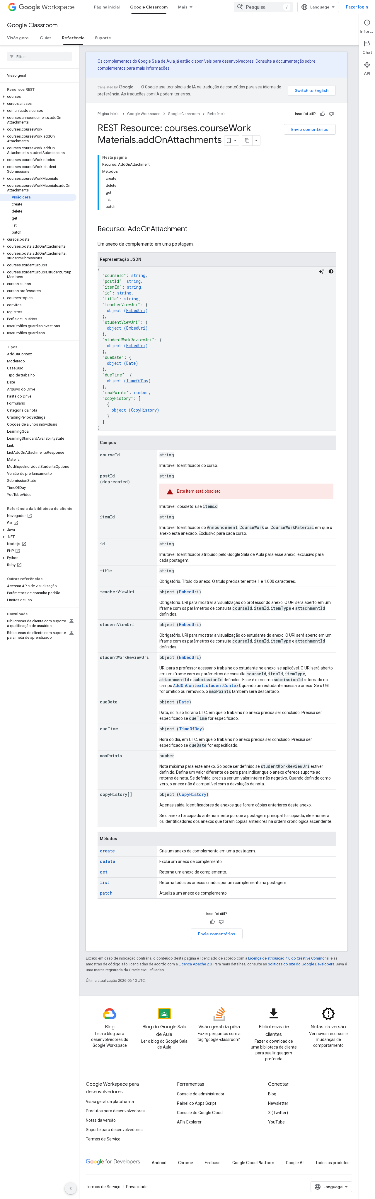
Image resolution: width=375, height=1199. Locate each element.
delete (107, 861)
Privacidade (137, 1186)
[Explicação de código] (321, 271)
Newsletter (278, 1103)
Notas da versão (101, 1120)
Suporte (103, 37)
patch (106, 893)
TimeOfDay (137, 380)
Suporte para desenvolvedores (114, 1129)
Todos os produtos (332, 1162)
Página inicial (107, 7)
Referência (73, 37)
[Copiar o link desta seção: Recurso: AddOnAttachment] (193, 229)
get (104, 872)
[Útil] (322, 113)
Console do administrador (200, 1094)
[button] (38, 96)
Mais (183, 7)
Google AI (295, 1162)
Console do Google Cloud (200, 1112)
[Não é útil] (331, 113)
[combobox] (263, 7)
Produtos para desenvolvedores (115, 1111)
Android (159, 1162)
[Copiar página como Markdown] (247, 140)
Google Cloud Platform (253, 1162)
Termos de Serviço (103, 1139)
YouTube (276, 1122)
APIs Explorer (189, 1122)
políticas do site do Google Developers (301, 964)
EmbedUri (135, 310)
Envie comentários (309, 129)
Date (131, 363)
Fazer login (357, 7)
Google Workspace (143, 114)
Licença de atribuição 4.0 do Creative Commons (288, 958)
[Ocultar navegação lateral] (70, 1188)
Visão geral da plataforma (110, 1101)
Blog (272, 1094)
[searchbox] (39, 56)
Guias (46, 37)
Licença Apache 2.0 (195, 964)
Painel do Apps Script (196, 1103)
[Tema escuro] (331, 271)
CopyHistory (144, 410)
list (104, 882)
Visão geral (18, 37)
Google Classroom (149, 7)
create (107, 851)
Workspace (58, 7)
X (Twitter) (278, 1112)
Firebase (213, 1162)
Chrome (185, 1162)
